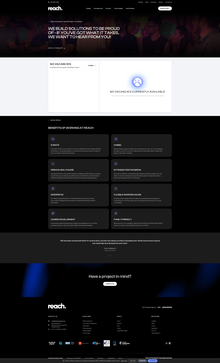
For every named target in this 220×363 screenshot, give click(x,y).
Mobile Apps (85, 326)
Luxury (153, 326)
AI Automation (86, 333)
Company (153, 2)
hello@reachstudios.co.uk (58, 321)
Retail (153, 323)
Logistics (153, 321)
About (119, 321)
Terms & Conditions (89, 358)
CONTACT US (110, 284)
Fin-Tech (153, 330)
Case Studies (130, 8)
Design (88, 8)
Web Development (87, 321)
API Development (87, 328)
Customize (133, 361)
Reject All (142, 360)
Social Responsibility (122, 330)
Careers (140, 2)
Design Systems (86, 330)
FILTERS (90, 65)
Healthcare (154, 328)
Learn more (124, 361)
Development (98, 8)
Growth (108, 8)
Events (161, 2)
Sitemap (120, 358)
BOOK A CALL (164, 8)
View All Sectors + (156, 333)
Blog (146, 2)
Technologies (118, 8)
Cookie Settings (111, 358)
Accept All (152, 360)
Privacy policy (101, 358)
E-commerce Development (89, 323)
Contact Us (168, 2)
